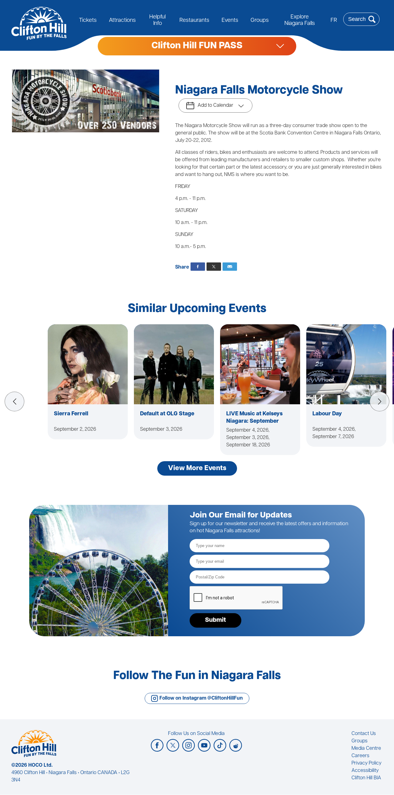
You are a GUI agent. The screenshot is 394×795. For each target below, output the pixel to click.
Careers (360, 755)
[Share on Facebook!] (198, 266)
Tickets (88, 20)
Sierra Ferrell (71, 414)
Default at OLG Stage (167, 414)
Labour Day (327, 414)
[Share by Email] (230, 266)
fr (334, 20)
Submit (215, 620)
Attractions (122, 20)
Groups (260, 20)
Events (230, 20)
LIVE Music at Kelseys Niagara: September (254, 417)
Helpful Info (157, 20)
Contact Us (364, 733)
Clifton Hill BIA (366, 778)
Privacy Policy (366, 763)
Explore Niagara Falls (299, 20)
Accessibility (365, 770)
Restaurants (194, 20)
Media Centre (366, 748)
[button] (14, 401)
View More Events (197, 468)
